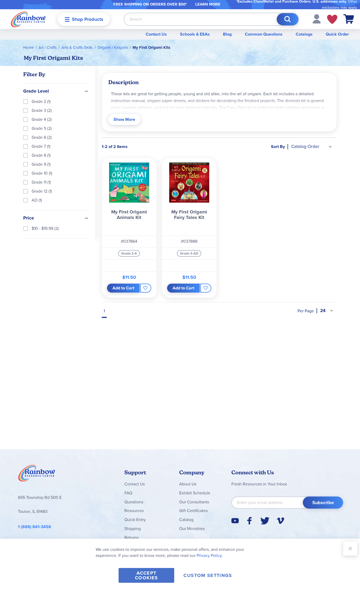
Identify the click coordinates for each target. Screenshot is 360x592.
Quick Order (337, 34)
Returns (131, 537)
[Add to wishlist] (145, 288)
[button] (316, 19)
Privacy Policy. (210, 555)
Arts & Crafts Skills (77, 47)
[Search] (287, 19)
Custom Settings (207, 575)
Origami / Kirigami (113, 47)
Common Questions (264, 34)
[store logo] (28, 19)
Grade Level (36, 91)
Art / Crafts (47, 47)
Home (28, 47)
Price (28, 218)
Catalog (186, 520)
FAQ (128, 493)
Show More (124, 119)
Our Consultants (194, 502)
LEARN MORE (207, 4)
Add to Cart (123, 288)
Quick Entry (135, 520)
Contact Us (156, 34)
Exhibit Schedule (194, 493)
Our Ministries (192, 529)
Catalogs (304, 34)
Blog (227, 34)
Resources (134, 511)
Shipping (132, 529)
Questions (133, 502)
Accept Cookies (146, 575)
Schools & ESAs (195, 34)
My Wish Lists (332, 19)
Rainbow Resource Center (36, 474)
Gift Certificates (193, 511)
